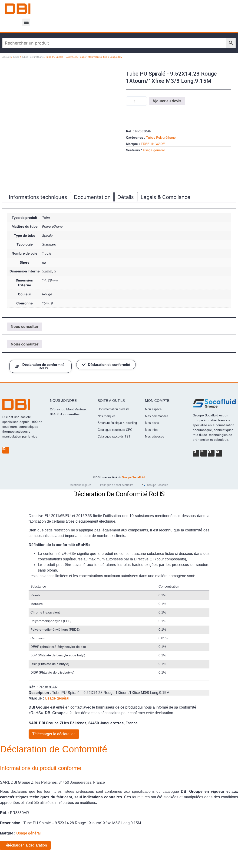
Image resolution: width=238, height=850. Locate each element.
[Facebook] (211, 453)
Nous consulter (25, 326)
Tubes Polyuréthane (33, 56)
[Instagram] (203, 453)
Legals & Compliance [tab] (165, 197)
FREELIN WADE (153, 144)
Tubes (16, 56)
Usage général (154, 150)
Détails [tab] (125, 197)
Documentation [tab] (92, 197)
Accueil (6, 56)
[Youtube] (219, 453)
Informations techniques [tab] (38, 197)
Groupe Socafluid (133, 477)
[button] (26, 22)
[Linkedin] (5, 450)
